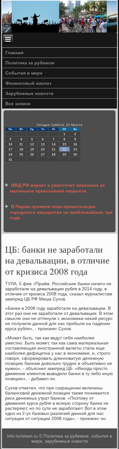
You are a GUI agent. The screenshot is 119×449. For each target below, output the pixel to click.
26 (32, 154)
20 (43, 149)
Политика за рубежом (29, 62)
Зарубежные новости (29, 93)
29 (64, 154)
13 (43, 144)
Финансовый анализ (28, 83)
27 (43, 154)
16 (75, 144)
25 (21, 154)
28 (54, 154)
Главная (14, 52)
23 (75, 149)
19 (32, 149)
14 (54, 144)
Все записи (17, 103)
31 (10, 159)
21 (54, 149)
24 (10, 154)
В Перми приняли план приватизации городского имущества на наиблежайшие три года (61, 212)
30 (75, 154)
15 (64, 144)
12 (32, 144)
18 (21, 149)
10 (10, 144)
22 (64, 149)
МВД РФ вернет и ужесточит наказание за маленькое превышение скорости (57, 188)
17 (10, 149)
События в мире (24, 73)
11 (21, 144)
